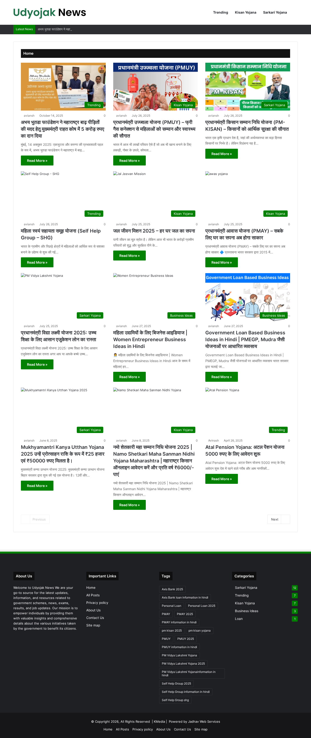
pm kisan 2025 (172, 630)
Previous (39, 519)
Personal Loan (171, 606)
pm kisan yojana (200, 630)
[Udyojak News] (49, 12)
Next (274, 519)
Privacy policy (97, 603)
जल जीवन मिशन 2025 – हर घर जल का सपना (154, 231)
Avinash (213, 440)
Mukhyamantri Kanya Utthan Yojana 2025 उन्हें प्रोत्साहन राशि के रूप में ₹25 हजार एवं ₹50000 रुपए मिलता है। (62, 454)
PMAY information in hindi (179, 622)
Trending (220, 12)
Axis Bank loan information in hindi (185, 597)
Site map (93, 625)
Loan (239, 619)
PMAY (166, 614)
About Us (93, 610)
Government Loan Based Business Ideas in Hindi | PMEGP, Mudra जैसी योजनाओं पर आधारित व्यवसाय (245, 339)
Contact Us (95, 618)
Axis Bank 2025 (172, 589)
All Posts (93, 595)
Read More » (37, 160)
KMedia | (161, 721)
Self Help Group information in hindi (186, 692)
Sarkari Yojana (275, 12)
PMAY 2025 (185, 614)
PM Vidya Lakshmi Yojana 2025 (183, 663)
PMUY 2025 (185, 639)
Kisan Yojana (245, 12)
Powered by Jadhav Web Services (194, 721)
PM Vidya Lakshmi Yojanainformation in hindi (189, 673)
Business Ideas (246, 611)
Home (90, 588)
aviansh (29, 115)
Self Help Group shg (175, 700)
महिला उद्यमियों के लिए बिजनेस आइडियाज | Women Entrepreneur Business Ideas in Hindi (150, 339)
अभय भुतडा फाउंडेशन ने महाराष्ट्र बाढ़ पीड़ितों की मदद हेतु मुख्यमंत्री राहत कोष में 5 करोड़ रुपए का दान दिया (99, 29)
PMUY (166, 639)
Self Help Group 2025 (176, 683)
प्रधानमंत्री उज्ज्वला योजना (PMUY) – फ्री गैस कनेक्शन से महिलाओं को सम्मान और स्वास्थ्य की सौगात (154, 129)
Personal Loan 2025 (201, 606)
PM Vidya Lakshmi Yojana (179, 655)
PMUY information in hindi (179, 647)
